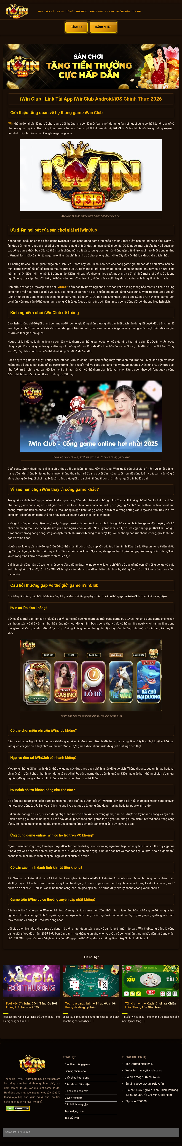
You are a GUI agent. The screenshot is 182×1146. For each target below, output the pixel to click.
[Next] (177, 986)
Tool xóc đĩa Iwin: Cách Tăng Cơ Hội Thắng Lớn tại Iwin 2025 (31, 1005)
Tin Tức (137, 11)
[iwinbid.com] (19, 12)
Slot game (96, 11)
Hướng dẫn (123, 11)
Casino (109, 11)
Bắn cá (50, 11)
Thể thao (81, 11)
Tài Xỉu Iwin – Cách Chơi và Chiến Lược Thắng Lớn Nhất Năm (150, 1005)
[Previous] (5, 986)
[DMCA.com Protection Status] (18, 1108)
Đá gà (60, 11)
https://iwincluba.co (150, 1070)
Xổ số (69, 11)
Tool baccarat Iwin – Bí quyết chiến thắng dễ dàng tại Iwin (90, 1005)
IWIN (40, 11)
